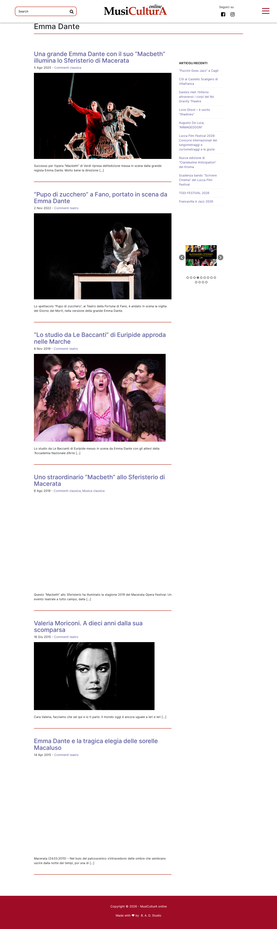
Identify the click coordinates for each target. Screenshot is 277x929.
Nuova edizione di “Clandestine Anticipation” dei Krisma (197, 162)
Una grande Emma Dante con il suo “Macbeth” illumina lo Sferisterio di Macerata (99, 57)
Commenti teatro (66, 208)
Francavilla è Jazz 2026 (196, 201)
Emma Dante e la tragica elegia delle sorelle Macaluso (96, 744)
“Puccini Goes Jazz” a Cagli (198, 70)
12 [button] (203, 282)
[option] (201, 255)
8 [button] (211, 278)
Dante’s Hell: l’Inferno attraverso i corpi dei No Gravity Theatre (196, 96)
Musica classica (93, 491)
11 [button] (199, 282)
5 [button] (201, 278)
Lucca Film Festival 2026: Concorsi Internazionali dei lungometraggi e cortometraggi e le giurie (198, 142)
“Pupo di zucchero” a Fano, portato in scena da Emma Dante (100, 198)
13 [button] (206, 282)
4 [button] (198, 278)
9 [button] (215, 278)
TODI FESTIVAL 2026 (194, 193)
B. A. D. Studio (151, 915)
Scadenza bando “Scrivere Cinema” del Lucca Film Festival (198, 179)
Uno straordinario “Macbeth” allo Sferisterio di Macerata (99, 480)
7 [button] (208, 278)
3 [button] (194, 278)
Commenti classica (67, 67)
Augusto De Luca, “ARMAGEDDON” (191, 125)
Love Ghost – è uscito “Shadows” (194, 112)
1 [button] (188, 278)
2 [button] (191, 278)
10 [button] (196, 282)
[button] (182, 257)
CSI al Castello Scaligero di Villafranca (198, 81)
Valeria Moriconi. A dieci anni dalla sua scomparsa (88, 626)
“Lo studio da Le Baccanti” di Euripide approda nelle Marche (100, 338)
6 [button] (205, 278)
